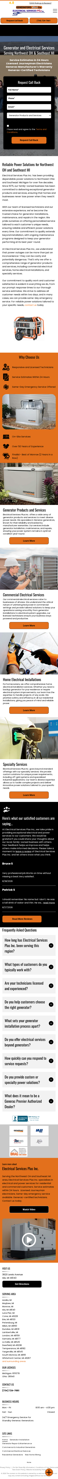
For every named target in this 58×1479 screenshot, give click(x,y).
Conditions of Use (42, 1467)
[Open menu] (55, 11)
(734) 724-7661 (10, 1390)
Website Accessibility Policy (36, 1469)
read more (49, 902)
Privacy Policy (5, 1467)
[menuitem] (6, 1440)
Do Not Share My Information (23, 1467)
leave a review (23, 851)
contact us (31, 305)
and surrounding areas (14, 1361)
